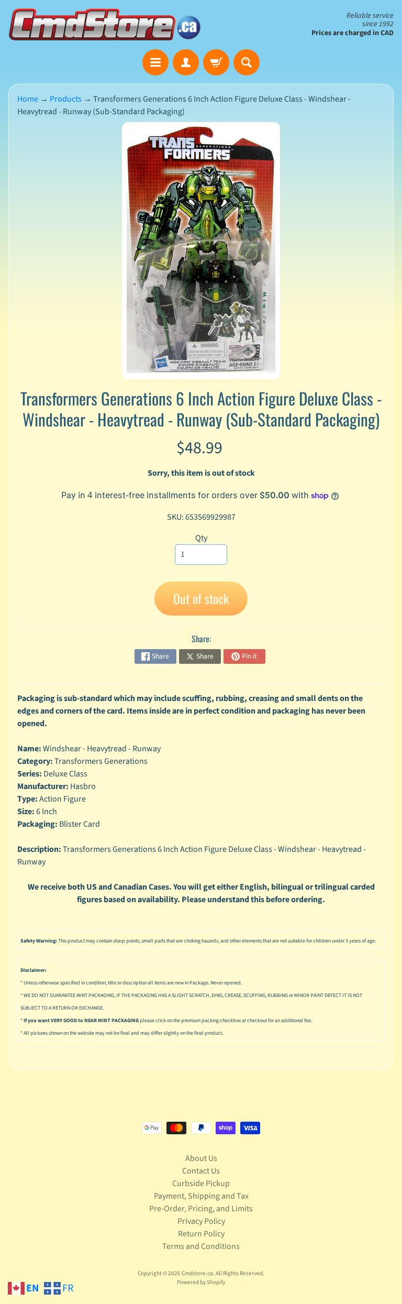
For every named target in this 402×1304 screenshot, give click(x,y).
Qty (201, 538)
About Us (201, 1158)
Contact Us (201, 1171)
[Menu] (155, 62)
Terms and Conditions (201, 1246)
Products (66, 99)
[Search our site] (246, 62)
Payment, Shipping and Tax (201, 1196)
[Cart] (216, 62)
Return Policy (201, 1234)
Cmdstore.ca (197, 1273)
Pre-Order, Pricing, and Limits (201, 1208)
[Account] (186, 62)
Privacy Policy (201, 1221)
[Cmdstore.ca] (104, 24)
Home (27, 99)
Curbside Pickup (201, 1183)
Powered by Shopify (201, 1282)
